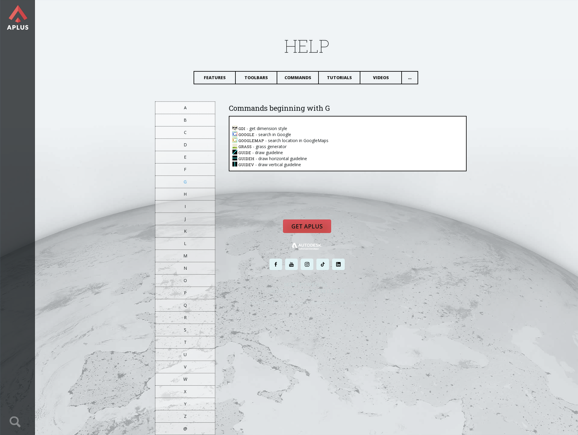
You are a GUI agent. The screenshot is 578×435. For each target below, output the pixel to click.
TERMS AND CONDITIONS (329, 302)
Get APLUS (307, 226)
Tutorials (339, 77)
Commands (297, 77)
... (410, 77)
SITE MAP (357, 302)
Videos (381, 77)
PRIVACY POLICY (296, 302)
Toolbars (256, 77)
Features (215, 77)
